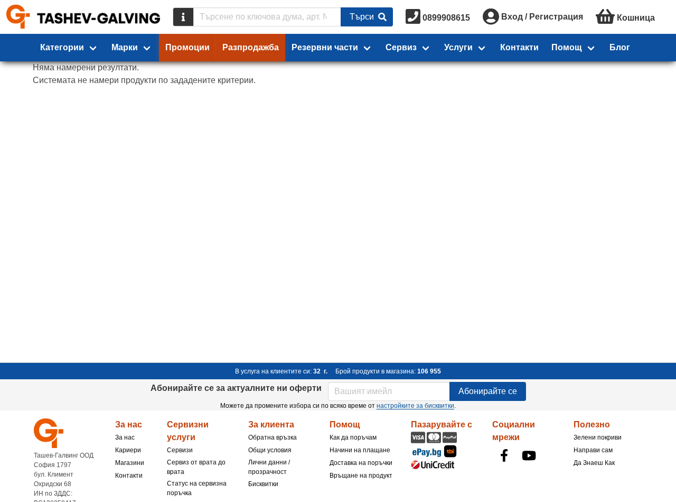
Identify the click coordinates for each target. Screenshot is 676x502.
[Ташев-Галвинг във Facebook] (503, 455)
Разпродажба (250, 47)
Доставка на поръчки (361, 463)
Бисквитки (263, 484)
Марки (124, 47)
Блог (619, 47)
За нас (125, 437)
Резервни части (325, 47)
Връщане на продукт (361, 475)
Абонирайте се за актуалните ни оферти (236, 388)
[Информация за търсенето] (183, 16)
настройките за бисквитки (415, 405)
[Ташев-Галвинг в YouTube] (528, 455)
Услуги (458, 47)
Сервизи (180, 450)
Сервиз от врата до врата (196, 467)
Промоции (187, 47)
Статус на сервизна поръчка (197, 488)
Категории (62, 47)
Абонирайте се (487, 391)
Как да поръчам (353, 437)
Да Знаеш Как (594, 463)
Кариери (128, 450)
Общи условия (270, 450)
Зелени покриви (598, 437)
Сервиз (401, 47)
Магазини (129, 463)
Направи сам (593, 450)
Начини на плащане (360, 450)
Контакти (519, 47)
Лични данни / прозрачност (269, 467)
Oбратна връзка (272, 437)
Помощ (566, 47)
